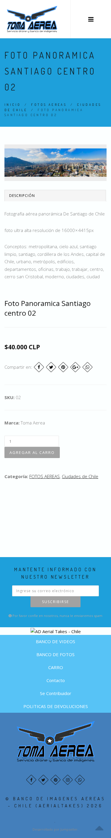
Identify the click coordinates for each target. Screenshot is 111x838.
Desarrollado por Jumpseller (55, 829)
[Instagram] (67, 779)
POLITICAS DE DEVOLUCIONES (55, 706)
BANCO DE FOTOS (55, 654)
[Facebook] (39, 367)
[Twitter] (51, 367)
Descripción (22, 195)
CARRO (55, 667)
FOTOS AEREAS (49, 105)
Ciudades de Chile (80, 476)
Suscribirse (55, 601)
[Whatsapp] (79, 779)
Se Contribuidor (55, 693)
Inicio (12, 105)
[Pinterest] (63, 367)
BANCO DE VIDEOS (55, 641)
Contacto (55, 680)
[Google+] (75, 367)
